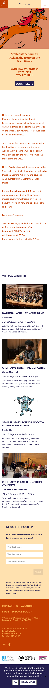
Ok (15, 682)
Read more (28, 682)
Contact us (10, 606)
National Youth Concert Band (23, 313)
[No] (45, 676)
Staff (6, 611)
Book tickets (24, 83)
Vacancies (27, 606)
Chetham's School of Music (4, 4)
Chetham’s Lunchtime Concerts (23, 367)
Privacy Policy (11, 593)
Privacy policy (22, 611)
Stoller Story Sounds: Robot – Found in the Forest (23, 424)
